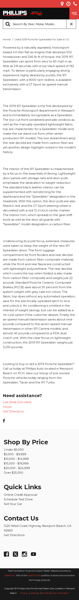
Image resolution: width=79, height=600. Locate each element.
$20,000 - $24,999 (17, 468)
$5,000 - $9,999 (15, 454)
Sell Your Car (13, 504)
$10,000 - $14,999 (16, 459)
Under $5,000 (14, 449)
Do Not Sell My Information (55, 593)
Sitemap (35, 593)
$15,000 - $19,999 (16, 463)
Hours (7, 407)
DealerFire (10, 575)
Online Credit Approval (20, 495)
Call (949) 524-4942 (17, 402)
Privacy (24, 593)
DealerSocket (34, 575)
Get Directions (13, 411)
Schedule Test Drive (18, 499)
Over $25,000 (13, 472)
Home (7, 39)
